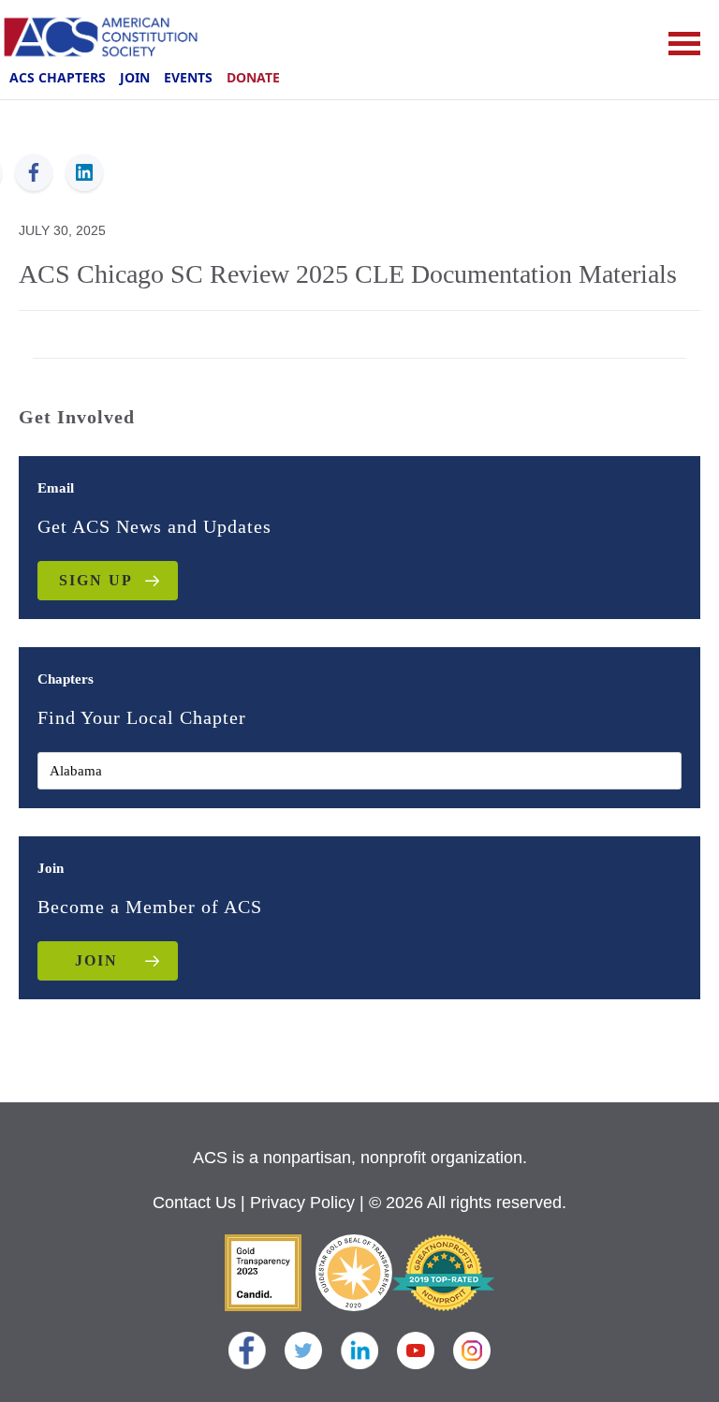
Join (135, 77)
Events (188, 77)
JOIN (96, 960)
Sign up (96, 580)
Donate (253, 77)
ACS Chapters (57, 77)
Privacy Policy (302, 1202)
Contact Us (194, 1202)
